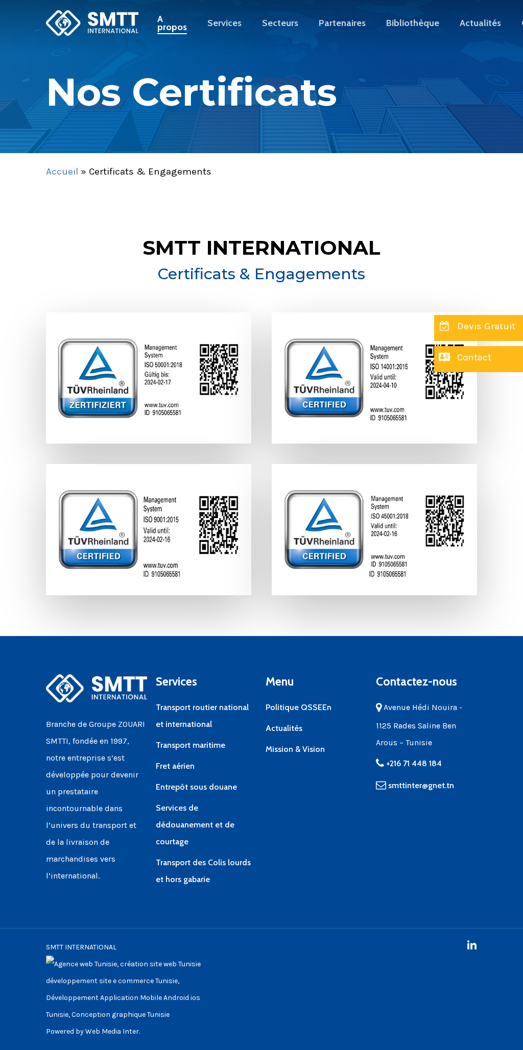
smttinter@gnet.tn (421, 785)
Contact (473, 357)
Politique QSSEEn (298, 707)
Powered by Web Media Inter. (93, 1031)
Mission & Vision (295, 749)
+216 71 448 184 (413, 763)
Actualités (284, 728)
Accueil (62, 171)
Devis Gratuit (485, 326)
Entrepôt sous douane (196, 787)
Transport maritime (190, 745)
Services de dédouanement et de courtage (195, 824)
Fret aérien (175, 766)
